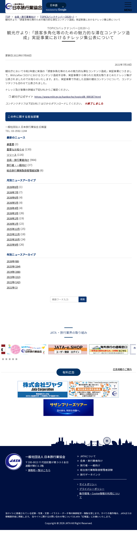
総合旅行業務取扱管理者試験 (23, 170)
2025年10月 (13, 239)
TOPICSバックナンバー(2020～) (57, 16)
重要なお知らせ (15, 149)
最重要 (10, 144)
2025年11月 (13, 234)
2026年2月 (12, 218)
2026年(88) (13, 261)
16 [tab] (9, 358)
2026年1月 (12, 223)
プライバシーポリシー (91, 489)
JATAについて (88, 456)
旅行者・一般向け (17, 165)
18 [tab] (16, 358)
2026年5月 (12, 202)
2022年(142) (13, 282)
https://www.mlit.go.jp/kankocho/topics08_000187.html (67, 96)
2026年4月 (12, 208)
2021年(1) (12, 287)
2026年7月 (12, 192)
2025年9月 (12, 244)
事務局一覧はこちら (39, 470)
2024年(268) (13, 272)
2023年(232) (13, 277)
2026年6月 (12, 197)
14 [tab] (3, 358)
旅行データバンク (90, 474)
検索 (82, 299)
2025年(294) (13, 266)
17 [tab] (13, 358)
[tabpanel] (27, 349)
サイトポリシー (88, 484)
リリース (12, 154)
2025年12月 (13, 229)
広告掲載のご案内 (122, 369)
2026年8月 (12, 187)
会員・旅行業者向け (25, 16)
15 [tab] (6, 358)
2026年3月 (12, 213)
